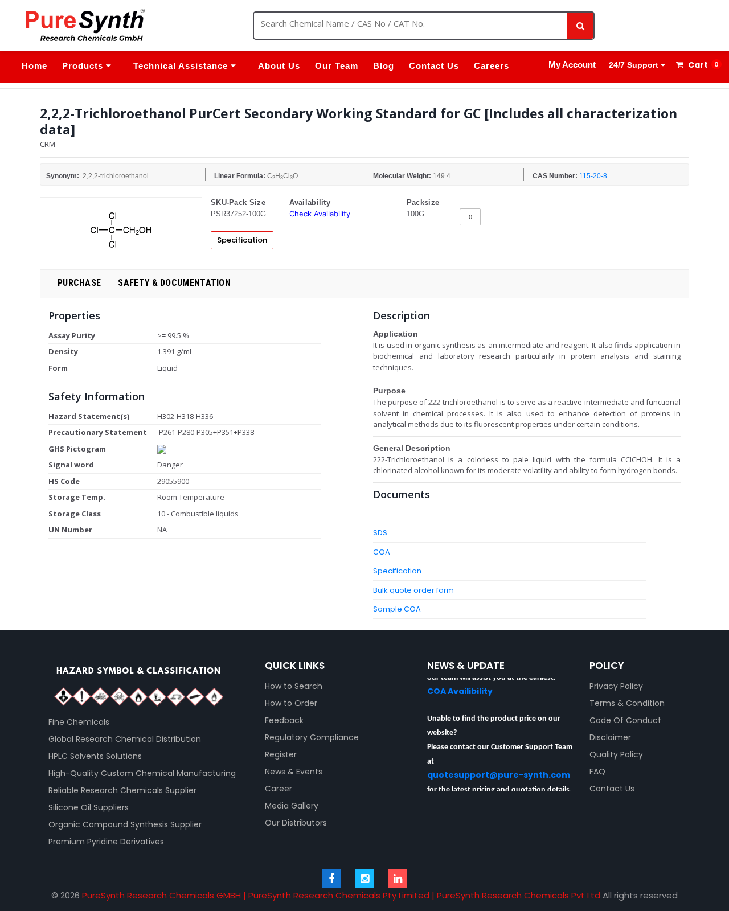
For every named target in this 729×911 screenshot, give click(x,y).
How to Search (293, 686)
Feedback (284, 720)
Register (281, 754)
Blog (383, 66)
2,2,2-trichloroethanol (116, 176)
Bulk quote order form (413, 590)
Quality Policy (616, 754)
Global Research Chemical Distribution (124, 739)
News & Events (293, 771)
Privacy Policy (616, 686)
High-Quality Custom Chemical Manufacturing (142, 773)
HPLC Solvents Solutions (95, 756)
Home (34, 66)
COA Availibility (460, 684)
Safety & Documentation (174, 282)
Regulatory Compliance (312, 737)
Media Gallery (291, 805)
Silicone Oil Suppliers (88, 807)
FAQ (597, 771)
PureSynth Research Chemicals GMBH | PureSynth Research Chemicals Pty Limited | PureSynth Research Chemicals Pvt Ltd (341, 895)
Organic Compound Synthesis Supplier (125, 824)
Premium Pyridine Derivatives (106, 841)
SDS (380, 532)
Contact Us (434, 66)
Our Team (336, 66)
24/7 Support (634, 64)
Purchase (79, 282)
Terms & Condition (627, 703)
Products (84, 66)
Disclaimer (610, 737)
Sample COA (397, 609)
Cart (697, 65)
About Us (279, 66)
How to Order (291, 703)
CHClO (282, 176)
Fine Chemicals (78, 722)
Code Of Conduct (625, 720)
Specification (242, 240)
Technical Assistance (182, 66)
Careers (491, 66)
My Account (572, 64)
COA (381, 552)
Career (278, 788)
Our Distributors (296, 822)
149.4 (441, 176)
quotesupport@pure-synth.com (498, 768)
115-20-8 (593, 176)
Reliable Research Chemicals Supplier (122, 790)
